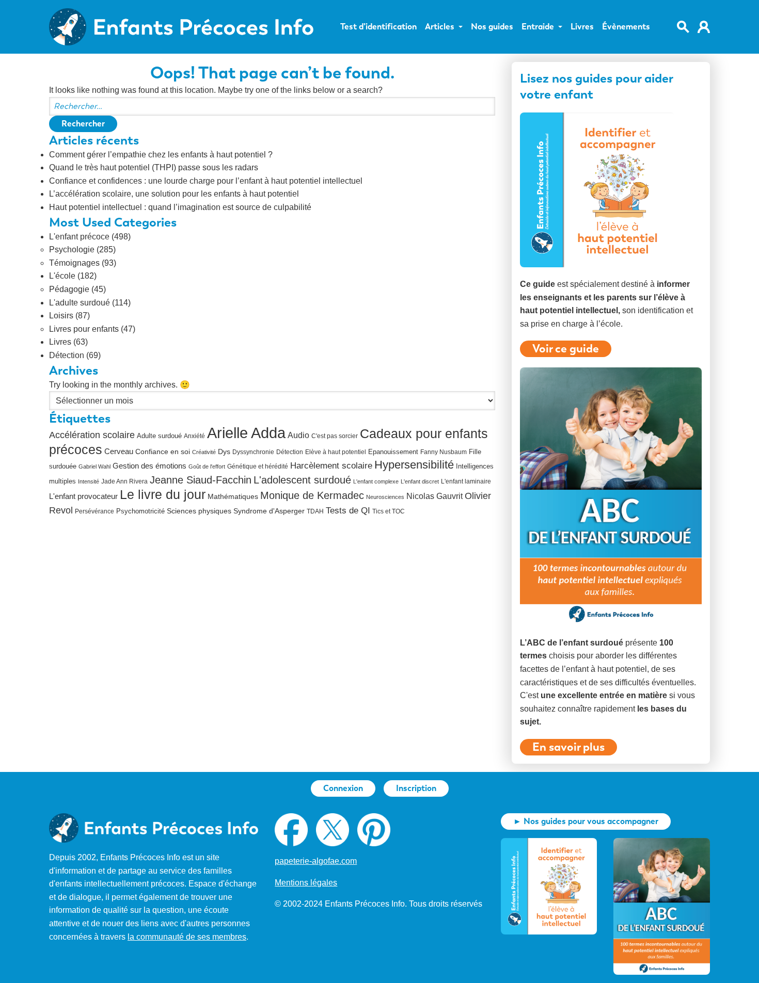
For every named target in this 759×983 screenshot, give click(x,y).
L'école (62, 275)
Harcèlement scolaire (331, 466)
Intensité (88, 481)
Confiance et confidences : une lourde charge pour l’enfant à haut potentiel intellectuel (205, 180)
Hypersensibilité (414, 465)
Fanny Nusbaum (443, 452)
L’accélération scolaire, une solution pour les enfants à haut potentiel (174, 193)
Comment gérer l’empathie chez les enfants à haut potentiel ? (161, 154)
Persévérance (94, 511)
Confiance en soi (162, 452)
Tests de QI (348, 510)
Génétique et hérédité (257, 466)
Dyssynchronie (253, 452)
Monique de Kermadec (312, 495)
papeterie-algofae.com (316, 861)
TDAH (315, 511)
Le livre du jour (162, 494)
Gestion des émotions (149, 465)
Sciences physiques (199, 511)
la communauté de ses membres (187, 936)
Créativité (204, 452)
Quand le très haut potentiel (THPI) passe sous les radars (153, 167)
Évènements (626, 27)
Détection (66, 355)
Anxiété (194, 436)
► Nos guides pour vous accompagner (585, 821)
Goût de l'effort (206, 466)
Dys (224, 451)
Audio (298, 435)
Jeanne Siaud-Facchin (200, 480)
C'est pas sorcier (334, 436)
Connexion (343, 788)
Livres (582, 27)
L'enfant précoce (79, 236)
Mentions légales (306, 882)
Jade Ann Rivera (124, 481)
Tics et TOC (388, 511)
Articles (439, 27)
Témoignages (74, 263)
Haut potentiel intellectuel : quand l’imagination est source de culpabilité (180, 207)
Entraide (537, 27)
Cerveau (118, 451)
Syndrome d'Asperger (269, 511)
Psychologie (71, 249)
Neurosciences (385, 497)
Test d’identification (378, 27)
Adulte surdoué (159, 436)
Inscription (416, 788)
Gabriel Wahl (94, 466)
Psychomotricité (140, 511)
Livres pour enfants (84, 329)
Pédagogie (69, 289)
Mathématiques (233, 497)
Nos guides (492, 27)
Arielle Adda (246, 432)
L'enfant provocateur (83, 496)
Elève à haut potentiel (335, 452)
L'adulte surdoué (79, 302)
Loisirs (61, 315)
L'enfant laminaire (466, 481)
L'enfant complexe (376, 481)
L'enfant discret (420, 481)
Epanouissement (393, 452)
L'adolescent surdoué (302, 480)
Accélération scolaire (92, 435)
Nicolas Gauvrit (434, 496)
